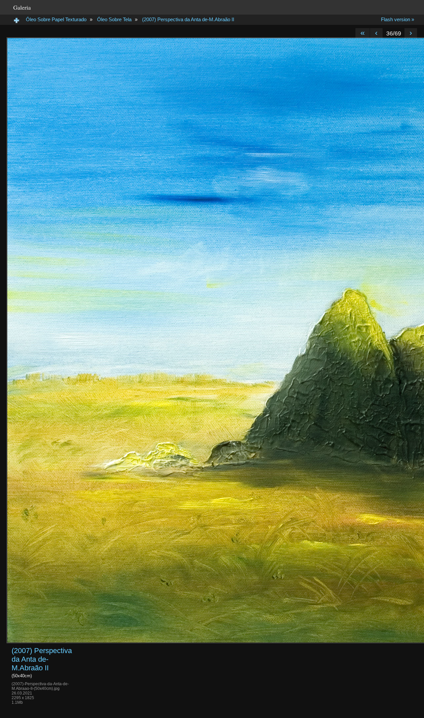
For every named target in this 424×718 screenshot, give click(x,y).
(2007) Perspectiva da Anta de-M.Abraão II (188, 19)
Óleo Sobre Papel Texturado (56, 19)
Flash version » (397, 19)
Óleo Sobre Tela (114, 19)
